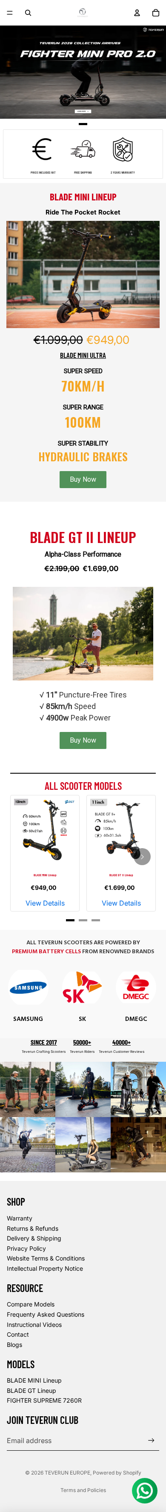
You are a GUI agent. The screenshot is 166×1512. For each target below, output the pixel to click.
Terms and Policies (83, 1490)
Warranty (19, 1218)
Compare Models (30, 1304)
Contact (18, 1334)
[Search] (28, 12)
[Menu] (10, 13)
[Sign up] (151, 1440)
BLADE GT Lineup (31, 1390)
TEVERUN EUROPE (67, 1472)
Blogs (14, 1344)
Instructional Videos (34, 1324)
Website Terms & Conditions (46, 1258)
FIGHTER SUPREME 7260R (44, 1400)
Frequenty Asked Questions (45, 1314)
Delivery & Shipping (34, 1238)
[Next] (142, 856)
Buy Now (83, 479)
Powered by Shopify (117, 1472)
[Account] (137, 12)
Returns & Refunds (32, 1228)
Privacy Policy (26, 1248)
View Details (45, 903)
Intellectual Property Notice (45, 1268)
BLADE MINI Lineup (34, 1380)
